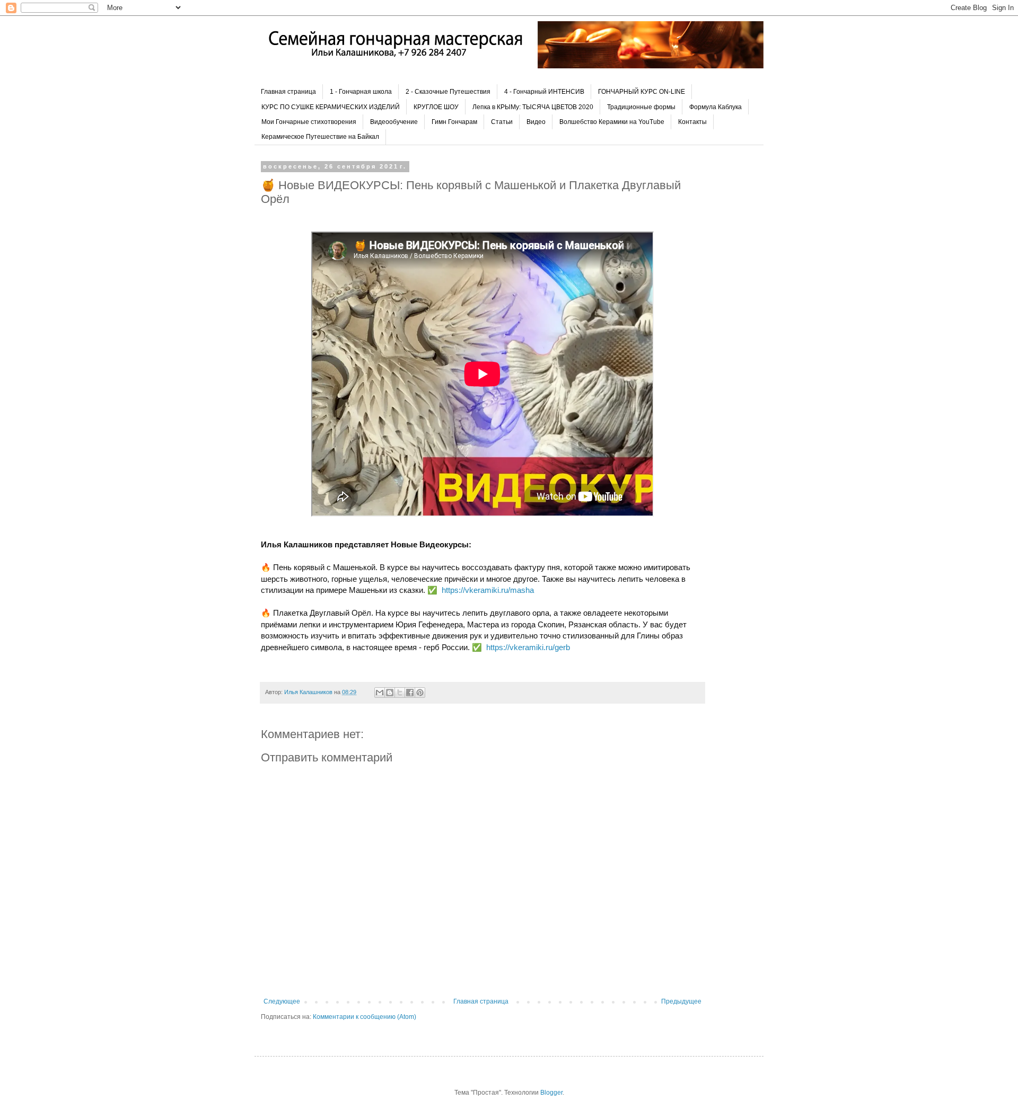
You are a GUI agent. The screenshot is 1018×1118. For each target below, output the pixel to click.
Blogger (551, 1092)
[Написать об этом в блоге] (389, 692)
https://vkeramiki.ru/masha (488, 590)
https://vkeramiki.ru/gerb (528, 647)
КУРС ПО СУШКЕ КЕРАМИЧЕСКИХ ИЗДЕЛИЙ (330, 107)
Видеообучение (394, 122)
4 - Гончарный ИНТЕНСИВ (544, 91)
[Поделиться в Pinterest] (420, 692)
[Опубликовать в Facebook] (410, 692)
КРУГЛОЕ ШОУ (436, 107)
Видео (536, 122)
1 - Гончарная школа (361, 91)
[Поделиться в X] (399, 692)
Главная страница (288, 91)
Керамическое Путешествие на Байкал (320, 136)
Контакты (692, 122)
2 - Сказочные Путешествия (448, 91)
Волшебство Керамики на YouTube (611, 122)
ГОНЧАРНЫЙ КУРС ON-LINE (641, 91)
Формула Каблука (715, 107)
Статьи (502, 122)
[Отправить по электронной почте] (379, 692)
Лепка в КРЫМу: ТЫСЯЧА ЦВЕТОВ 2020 (532, 107)
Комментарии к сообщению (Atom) (364, 1017)
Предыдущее (681, 1001)
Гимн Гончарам (454, 122)
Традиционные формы (641, 107)
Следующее (282, 1001)
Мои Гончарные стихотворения (308, 122)
